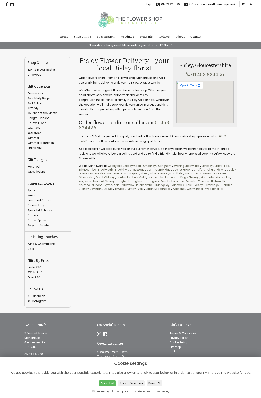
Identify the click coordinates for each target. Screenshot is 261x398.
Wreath (32, 195)
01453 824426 (207, 74)
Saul (189, 185)
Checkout (34, 75)
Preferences (142, 391)
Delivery (165, 36)
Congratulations (38, 118)
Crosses (33, 215)
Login (173, 351)
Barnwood (192, 166)
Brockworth (105, 170)
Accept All (107, 383)
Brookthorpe (123, 170)
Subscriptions (36, 171)
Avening (178, 166)
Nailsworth (218, 181)
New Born (34, 128)
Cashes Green (182, 170)
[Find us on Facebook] (8, 4)
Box (226, 166)
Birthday (33, 108)
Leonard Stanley (104, 181)
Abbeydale (115, 166)
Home (64, 36)
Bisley (218, 166)
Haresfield (139, 177)
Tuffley (131, 189)
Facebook (38, 296)
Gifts (31, 249)
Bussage (138, 170)
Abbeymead (132, 166)
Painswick (128, 185)
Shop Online (82, 36)
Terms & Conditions (183, 333)
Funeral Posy (36, 205)
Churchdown (216, 170)
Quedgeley (162, 185)
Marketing (162, 391)
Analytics (122, 391)
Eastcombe (114, 173)
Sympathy (147, 36)
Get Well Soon (37, 123)
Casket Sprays (37, 220)
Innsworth (171, 177)
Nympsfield (112, 185)
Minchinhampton (172, 181)
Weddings (127, 36)
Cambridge (162, 170)
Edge (153, 173)
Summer (33, 138)
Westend (179, 189)
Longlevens (138, 181)
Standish (226, 185)
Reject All (154, 383)
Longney (153, 181)
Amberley (149, 166)
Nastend (84, 185)
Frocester (220, 173)
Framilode (176, 173)
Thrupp (119, 189)
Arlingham (164, 166)
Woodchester (214, 189)
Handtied (34, 166)
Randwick (178, 185)
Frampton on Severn (198, 173)
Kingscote (207, 177)
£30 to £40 (35, 272)
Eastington (131, 173)
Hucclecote (155, 177)
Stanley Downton (90, 189)
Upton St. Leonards (158, 189)
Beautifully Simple (39, 98)
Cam (150, 170)
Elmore (162, 173)
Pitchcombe (144, 185)
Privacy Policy (179, 338)
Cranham (86, 173)
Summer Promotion (41, 143)
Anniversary (35, 93)
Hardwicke (123, 177)
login (149, 4)
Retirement (35, 133)
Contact (195, 36)
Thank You (35, 148)
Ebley (144, 173)
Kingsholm (223, 177)
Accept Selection (131, 383)
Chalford (199, 170)
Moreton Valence (197, 181)
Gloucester (86, 177)
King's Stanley (189, 177)
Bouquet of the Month (42, 113)
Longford (123, 181)
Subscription (106, 36)
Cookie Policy (178, 342)
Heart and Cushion (40, 200)
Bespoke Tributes (39, 225)
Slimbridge (212, 185)
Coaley (231, 170)
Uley (140, 189)
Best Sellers (35, 103)
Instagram (39, 301)
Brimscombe (87, 170)
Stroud (108, 189)
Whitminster (195, 189)
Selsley (198, 185)
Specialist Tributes (40, 210)
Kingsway (85, 181)
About (180, 36)
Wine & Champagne (41, 244)
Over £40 (34, 277)
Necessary (102, 391)
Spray (31, 190)
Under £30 (34, 267)
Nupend (97, 185)
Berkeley (207, 166)
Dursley (100, 173)
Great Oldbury (105, 177)
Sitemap (175, 347)
